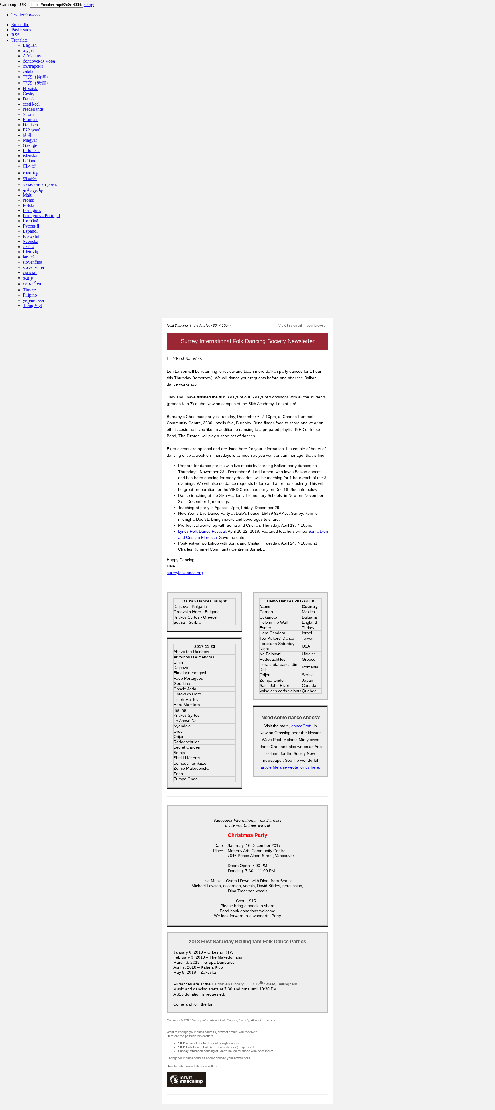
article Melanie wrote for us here (290, 767)
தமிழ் (28, 277)
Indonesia (31, 150)
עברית (28, 246)
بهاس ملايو (33, 189)
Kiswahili (31, 236)
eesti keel (31, 104)
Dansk (29, 98)
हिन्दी (27, 135)
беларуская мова (39, 61)
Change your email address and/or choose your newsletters (208, 1058)
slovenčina (32, 262)
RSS (15, 34)
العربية (29, 50)
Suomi (29, 114)
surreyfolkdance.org (185, 572)
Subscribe (20, 24)
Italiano (29, 160)
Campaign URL (14, 4)
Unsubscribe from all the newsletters (192, 1066)
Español (30, 231)
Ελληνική (31, 129)
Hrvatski (30, 88)
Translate (19, 40)
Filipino (30, 295)
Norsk (28, 200)
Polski (28, 205)
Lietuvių (30, 251)
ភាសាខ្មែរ (30, 172)
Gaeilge (30, 145)
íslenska (30, 155)
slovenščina (33, 267)
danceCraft (301, 726)
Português (32, 210)
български (33, 66)
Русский (31, 225)
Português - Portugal (41, 215)
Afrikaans (32, 55)
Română (30, 220)
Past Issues (21, 29)
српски (30, 272)
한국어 (30, 178)
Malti (27, 195)
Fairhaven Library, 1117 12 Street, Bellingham (254, 984)
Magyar (30, 140)
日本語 (30, 166)
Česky (28, 93)
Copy (89, 4)
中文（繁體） (36, 82)
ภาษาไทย (32, 283)
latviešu (30, 256)
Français (30, 119)
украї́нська (33, 300)
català (28, 71)
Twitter (25, 14)
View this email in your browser (302, 326)
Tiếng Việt (32, 305)
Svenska (30, 241)
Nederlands (33, 109)
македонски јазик (40, 184)
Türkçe (29, 289)
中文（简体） (36, 76)
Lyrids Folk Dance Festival (202, 531)
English (30, 45)
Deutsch (30, 124)
